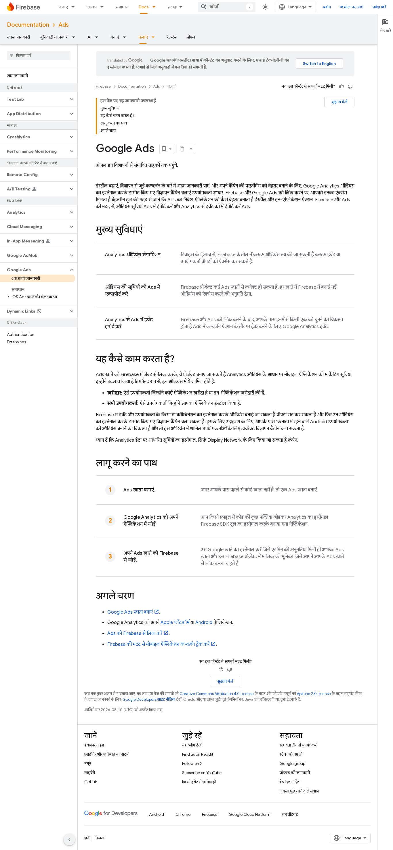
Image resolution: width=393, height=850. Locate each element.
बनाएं (63, 6)
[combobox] (226, 7)
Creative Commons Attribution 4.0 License (217, 693)
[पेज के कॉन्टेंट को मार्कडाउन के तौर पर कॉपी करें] (182, 149)
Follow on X (192, 763)
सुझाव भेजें (339, 101)
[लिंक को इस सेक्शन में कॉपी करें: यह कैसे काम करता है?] (180, 359)
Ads (63, 24)
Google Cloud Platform (249, 814)
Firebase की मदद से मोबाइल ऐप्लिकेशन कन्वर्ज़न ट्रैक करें (158, 644)
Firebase (103, 86)
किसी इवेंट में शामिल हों (199, 781)
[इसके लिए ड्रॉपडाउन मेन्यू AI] (98, 37)
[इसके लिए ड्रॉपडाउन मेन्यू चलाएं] (103, 7)
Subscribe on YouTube (202, 772)
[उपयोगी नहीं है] (350, 86)
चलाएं (92, 6)
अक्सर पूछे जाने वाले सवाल (299, 791)
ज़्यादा (172, 6)
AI (89, 37)
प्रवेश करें (379, 6)
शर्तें (86, 838)
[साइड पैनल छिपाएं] (69, 839)
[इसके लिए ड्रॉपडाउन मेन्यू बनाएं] (75, 7)
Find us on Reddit (197, 754)
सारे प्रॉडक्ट (290, 814)
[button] (34, 99)
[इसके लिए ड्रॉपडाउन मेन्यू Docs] (156, 7)
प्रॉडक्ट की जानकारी (295, 772)
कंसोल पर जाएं (351, 6)
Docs (144, 6)
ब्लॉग (327, 6)
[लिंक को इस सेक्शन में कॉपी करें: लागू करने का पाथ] (163, 463)
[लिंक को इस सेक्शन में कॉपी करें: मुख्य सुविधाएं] (148, 230)
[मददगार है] (341, 86)
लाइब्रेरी (89, 772)
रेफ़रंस (172, 37)
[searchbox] (38, 55)
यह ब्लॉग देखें (191, 745)
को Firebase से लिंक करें (134, 633)
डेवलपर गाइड (94, 745)
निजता (99, 838)
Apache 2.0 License (314, 693)
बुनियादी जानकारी (54, 37)
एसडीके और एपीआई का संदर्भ (106, 754)
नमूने (87, 763)
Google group (292, 763)
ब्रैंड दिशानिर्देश (289, 781)
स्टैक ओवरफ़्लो (291, 754)
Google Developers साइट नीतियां (149, 699)
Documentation (28, 24)
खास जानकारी (18, 37)
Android (203, 622)
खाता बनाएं (130, 612)
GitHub (90, 781)
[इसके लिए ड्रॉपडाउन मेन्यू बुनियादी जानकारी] (75, 37)
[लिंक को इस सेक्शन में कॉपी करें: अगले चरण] (140, 596)
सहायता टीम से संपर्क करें (298, 745)
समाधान (122, 6)
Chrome (182, 814)
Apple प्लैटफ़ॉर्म (175, 622)
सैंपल (191, 37)
